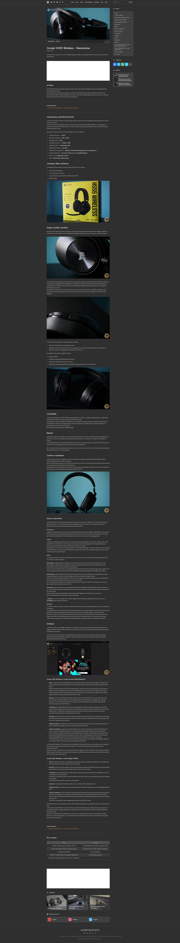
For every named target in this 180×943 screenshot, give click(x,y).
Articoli (81, 2)
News (77, 2)
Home (72, 2)
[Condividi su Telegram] (126, 64)
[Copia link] (130, 64)
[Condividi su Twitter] (118, 64)
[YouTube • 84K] (57, 2)
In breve (116, 13)
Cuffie (57, 41)
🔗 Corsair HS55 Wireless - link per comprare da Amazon (64, 108)
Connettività (117, 24)
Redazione (93, 936)
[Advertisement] (78, 71)
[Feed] (62, 2)
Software (116, 42)
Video (98, 936)
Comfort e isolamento (119, 29)
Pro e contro (117, 54)
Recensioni (96, 2)
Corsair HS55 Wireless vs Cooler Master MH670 (122, 48)
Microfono (117, 40)
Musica (116, 37)
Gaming (116, 35)
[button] (53, 202)
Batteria (116, 26)
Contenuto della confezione (120, 20)
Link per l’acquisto (119, 15)
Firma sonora (118, 33)
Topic (102, 2)
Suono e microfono (118, 31)
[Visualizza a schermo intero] (107, 220)
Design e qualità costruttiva (120, 22)
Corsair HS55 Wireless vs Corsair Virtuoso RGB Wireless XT (122, 45)
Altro (106, 2)
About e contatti (105, 936)
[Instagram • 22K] (54, 2)
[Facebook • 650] (51, 2)
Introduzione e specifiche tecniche (122, 17)
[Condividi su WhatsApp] (122, 64)
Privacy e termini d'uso (116, 936)
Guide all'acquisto (89, 2)
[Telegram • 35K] (59, 2)
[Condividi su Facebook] (114, 64)
